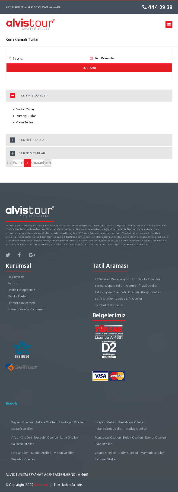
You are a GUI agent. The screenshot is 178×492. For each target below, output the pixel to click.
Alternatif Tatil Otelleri (142, 285)
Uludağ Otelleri (136, 428)
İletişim (13, 283)
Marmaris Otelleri (152, 452)
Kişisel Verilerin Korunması (26, 309)
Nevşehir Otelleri (46, 437)
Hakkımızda (16, 277)
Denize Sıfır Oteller (128, 298)
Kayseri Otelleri (22, 422)
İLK (9, 163)
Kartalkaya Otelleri (131, 422)
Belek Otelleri (133, 437)
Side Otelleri (104, 444)
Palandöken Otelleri (109, 428)
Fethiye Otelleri (106, 459)
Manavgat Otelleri (108, 437)
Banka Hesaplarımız (21, 290)
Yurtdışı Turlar (26, 115)
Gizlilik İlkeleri (17, 296)
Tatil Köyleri (103, 292)
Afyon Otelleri (21, 437)
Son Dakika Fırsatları (146, 279)
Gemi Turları (24, 122)
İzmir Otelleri (69, 437)
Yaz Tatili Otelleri (126, 292)
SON (47, 163)
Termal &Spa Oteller (109, 285)
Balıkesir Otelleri (23, 444)
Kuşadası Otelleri (23, 459)
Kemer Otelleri (155, 437)
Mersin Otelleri (64, 452)
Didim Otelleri (128, 452)
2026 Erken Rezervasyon (112, 279)
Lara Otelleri (20, 452)
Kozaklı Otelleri (22, 428)
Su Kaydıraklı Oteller (109, 305)
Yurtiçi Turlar (25, 109)
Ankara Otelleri (46, 422)
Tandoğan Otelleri (72, 422)
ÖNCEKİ (18, 163)
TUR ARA (89, 68)
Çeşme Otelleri (105, 452)
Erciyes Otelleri (105, 422)
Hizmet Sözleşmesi (21, 302)
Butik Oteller (104, 298)
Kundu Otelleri (41, 452)
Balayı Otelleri (151, 292)
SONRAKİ (37, 163)
